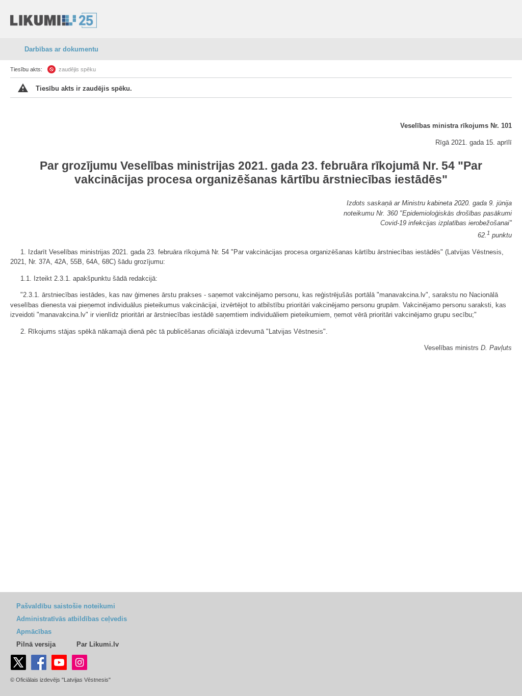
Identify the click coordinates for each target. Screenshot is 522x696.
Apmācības (33, 631)
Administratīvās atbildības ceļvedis (71, 619)
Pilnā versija (36, 644)
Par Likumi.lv (97, 644)
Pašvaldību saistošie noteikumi (65, 606)
